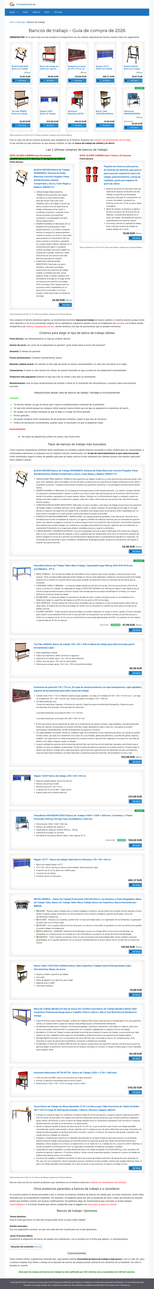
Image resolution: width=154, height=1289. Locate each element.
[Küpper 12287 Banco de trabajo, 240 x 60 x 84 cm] (49, 99)
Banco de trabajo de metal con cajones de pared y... (49, 67)
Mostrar (37, 1247)
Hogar (12, 12)
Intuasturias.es (26, 4)
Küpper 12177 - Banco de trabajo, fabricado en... (104, 67)
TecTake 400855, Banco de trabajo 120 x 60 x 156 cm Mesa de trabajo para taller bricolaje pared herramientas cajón (84, 646)
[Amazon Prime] (27, 72)
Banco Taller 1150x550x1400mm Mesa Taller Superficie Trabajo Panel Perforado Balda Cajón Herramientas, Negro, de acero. (82, 967)
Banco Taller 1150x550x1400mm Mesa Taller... (104, 112)
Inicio (12, 22)
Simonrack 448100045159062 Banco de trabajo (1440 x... (132, 112)
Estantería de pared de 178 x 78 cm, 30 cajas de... (77, 67)
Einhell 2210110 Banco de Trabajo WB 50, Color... (132, 67)
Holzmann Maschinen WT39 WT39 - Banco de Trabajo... (75, 112)
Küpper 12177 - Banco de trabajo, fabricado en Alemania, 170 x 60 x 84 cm (72, 859)
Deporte (36, 12)
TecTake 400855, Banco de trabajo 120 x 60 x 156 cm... (20, 112)
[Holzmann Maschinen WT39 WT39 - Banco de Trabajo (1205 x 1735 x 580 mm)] (77, 99)
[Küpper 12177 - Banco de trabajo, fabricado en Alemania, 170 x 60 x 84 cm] (105, 54)
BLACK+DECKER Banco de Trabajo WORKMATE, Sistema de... (20, 67)
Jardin (25, 12)
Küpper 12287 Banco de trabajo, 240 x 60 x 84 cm (48, 112)
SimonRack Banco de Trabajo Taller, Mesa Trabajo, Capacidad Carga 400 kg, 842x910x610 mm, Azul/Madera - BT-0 (83, 567)
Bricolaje (58, 12)
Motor (47, 12)
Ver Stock (22, 80)
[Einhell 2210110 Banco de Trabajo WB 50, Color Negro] (133, 54)
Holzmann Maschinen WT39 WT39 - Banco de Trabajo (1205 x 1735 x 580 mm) (75, 1072)
